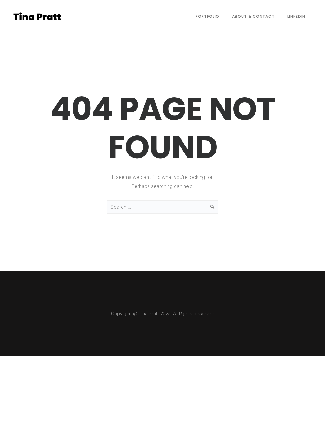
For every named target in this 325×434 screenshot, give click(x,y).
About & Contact (253, 16)
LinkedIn (296, 16)
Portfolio (207, 16)
